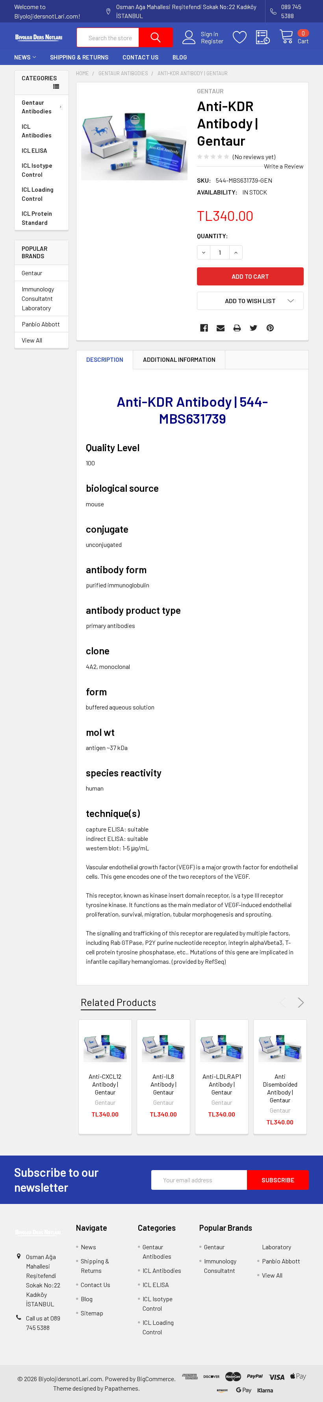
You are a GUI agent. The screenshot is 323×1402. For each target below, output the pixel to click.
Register (212, 40)
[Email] (220, 328)
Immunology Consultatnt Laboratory (38, 298)
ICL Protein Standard (37, 218)
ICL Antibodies (37, 131)
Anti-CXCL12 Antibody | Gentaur (105, 1084)
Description (104, 359)
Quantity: (212, 235)
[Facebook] (204, 328)
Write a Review (284, 166)
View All (32, 340)
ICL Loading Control (38, 194)
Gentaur (32, 272)
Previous (284, 1002)
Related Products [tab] (118, 1002)
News (22, 57)
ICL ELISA (34, 150)
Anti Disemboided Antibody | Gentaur (280, 1088)
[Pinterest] (270, 328)
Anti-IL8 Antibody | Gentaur (163, 1084)
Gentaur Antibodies (37, 107)
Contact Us (140, 57)
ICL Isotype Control (37, 170)
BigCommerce (155, 1378)
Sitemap (92, 1313)
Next (299, 1002)
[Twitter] (254, 328)
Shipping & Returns (79, 57)
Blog (180, 57)
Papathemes (121, 1388)
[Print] (237, 328)
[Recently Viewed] (267, 37)
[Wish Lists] (244, 37)
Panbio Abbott (41, 324)
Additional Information (179, 359)
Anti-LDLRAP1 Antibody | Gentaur (221, 1084)
